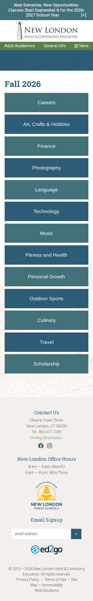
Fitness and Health (46, 255)
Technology (46, 211)
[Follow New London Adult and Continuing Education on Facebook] (42, 447)
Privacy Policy (27, 580)
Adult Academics (19, 45)
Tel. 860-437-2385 (46, 431)
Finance (46, 146)
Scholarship (46, 364)
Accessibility (52, 585)
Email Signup (47, 520)
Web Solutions (46, 590)
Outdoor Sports (47, 298)
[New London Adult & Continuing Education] (46, 31)
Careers (47, 102)
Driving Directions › (46, 437)
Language (46, 189)
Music (46, 233)
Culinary (46, 320)
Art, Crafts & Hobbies (46, 124)
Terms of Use (55, 580)
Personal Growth (46, 276)
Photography (46, 167)
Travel (46, 342)
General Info (55, 45)
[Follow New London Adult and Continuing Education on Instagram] (51, 447)
